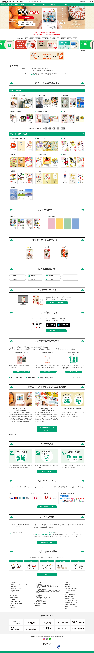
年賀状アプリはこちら (56, 330)
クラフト (50, 591)
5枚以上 (63, 128)
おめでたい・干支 (43, 585)
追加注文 (67, 592)
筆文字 (64, 154)
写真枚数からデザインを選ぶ (36, 128)
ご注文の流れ (47, 444)
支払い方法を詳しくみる (46, 506)
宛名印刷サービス (69, 596)
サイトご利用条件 (14, 597)
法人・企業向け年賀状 (70, 594)
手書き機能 (72, 604)
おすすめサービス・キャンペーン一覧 (18, 584)
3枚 (54, 128)
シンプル (65, 171)
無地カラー (52, 216)
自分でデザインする (47, 290)
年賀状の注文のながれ (70, 584)
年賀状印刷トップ (14, 582)
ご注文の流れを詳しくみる (47, 471)
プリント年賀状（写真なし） (20, 134)
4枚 (58, 128)
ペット (39, 534)
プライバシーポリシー (15, 601)
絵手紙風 (13, 171)
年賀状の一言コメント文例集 (16, 588)
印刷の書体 (67, 602)
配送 (69, 586)
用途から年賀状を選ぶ (47, 269)
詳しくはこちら (47, 371)
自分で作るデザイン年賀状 (40, 603)
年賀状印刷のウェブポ (59, 636)
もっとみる (47, 574)
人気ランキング (45, 38)
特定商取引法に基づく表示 (16, 603)
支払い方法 (70, 588)
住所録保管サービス (69, 598)
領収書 (75, 588)
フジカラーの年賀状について (46, 427)
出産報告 (40, 597)
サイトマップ (13, 607)
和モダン (13, 154)
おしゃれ (35, 532)
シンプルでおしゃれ (42, 95)
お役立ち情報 (13, 586)
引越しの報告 (48, 597)
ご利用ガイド (68, 582)
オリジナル (37, 38)
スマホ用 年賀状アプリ (39, 605)
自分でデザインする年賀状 (57, 302)
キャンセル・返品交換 (70, 590)
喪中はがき (63, 38)
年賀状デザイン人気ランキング (47, 240)
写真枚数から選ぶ (39, 600)
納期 (66, 588)
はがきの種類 (75, 600)
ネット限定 (75, 38)
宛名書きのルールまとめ (15, 591)
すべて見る (47, 430)
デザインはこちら (21, 371)
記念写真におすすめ (42, 111)
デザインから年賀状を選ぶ (47, 83)
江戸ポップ (43, 590)
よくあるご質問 (47, 517)
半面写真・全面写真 (16, 111)
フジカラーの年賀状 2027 (18, 1)
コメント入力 (74, 602)
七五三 (46, 534)
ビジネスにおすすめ (42, 154)
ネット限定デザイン (47, 209)
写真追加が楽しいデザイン (18, 138)
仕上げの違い (68, 600)
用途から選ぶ (38, 596)
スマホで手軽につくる (47, 312)
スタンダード (51, 532)
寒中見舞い (33, 74)
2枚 (50, 128)
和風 (64, 111)
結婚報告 (37, 597)
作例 (66, 608)
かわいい (39, 171)
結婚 (50, 38)
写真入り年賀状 (15, 90)
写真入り (26, 38)
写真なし (32, 38)
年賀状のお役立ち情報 (47, 551)
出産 (54, 38)
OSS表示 (12, 605)
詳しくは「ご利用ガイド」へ (79, 377)
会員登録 (83, 1)
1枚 (46, 128)
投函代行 (69, 38)
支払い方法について (47, 480)
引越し (58, 38)
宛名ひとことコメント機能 (71, 606)
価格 (66, 586)
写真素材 (13, 187)
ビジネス (37, 598)
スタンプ (67, 604)
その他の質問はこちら (46, 542)
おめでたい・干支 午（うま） (18, 95)
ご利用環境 (12, 599)
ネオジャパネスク (41, 138)
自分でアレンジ (67, 95)
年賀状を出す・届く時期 (15, 590)
